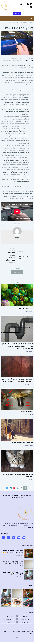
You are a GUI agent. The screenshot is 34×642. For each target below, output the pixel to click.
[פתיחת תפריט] (31, 19)
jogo (30, 58)
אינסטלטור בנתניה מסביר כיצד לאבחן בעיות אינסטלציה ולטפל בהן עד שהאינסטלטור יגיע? (17, 346)
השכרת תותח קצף (25, 308)
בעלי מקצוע (24, 22)
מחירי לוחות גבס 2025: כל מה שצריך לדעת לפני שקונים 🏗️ (13, 562)
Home (30, 22)
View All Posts (17, 241)
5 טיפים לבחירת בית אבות (22, 443)
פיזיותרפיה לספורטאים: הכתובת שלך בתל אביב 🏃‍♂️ (12, 573)
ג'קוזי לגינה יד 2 (27, 412)
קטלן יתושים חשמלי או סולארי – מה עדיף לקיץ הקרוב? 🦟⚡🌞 (12, 551)
